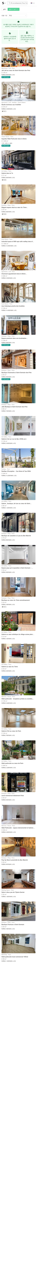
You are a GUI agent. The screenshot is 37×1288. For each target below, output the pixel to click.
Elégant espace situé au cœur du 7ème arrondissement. (14, 207)
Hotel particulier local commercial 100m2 (15, 957)
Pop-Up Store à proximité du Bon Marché (15, 860)
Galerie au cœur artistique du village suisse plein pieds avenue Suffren (17, 634)
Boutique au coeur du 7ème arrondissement (16, 600)
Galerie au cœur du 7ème (10, 666)
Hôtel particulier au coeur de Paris (12, 763)
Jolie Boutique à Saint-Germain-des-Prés (14, 407)
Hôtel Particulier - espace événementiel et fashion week (17, 828)
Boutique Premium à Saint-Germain (13, 924)
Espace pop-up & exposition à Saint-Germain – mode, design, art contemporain (17, 568)
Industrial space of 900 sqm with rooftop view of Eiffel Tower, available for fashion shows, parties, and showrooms (18, 242)
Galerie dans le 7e (7, 173)
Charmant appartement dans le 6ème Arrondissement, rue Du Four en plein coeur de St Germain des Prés (17, 274)
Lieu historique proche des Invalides (13, 306)
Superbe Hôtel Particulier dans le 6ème (14, 139)
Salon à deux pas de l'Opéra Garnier (13, 892)
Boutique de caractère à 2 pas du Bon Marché (16, 535)
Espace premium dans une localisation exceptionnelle (14, 338)
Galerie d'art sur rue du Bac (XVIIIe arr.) (14, 439)
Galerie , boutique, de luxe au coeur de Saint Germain (16, 504)
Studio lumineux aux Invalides (11, 104)
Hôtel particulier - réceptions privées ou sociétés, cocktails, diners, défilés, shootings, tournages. (17, 699)
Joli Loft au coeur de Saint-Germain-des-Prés (16, 70)
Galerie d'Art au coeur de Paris (11, 731)
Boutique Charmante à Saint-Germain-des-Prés (16, 372)
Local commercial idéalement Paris (13, 795)
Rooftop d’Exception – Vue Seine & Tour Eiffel (16, 471)
